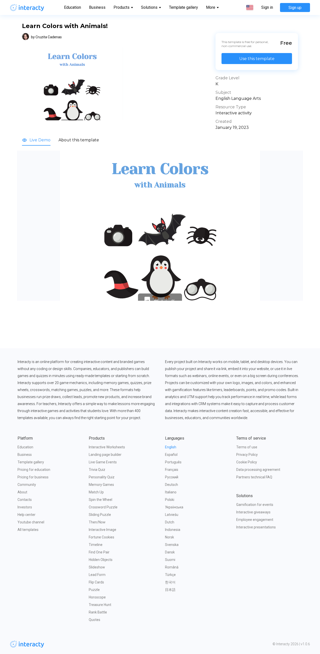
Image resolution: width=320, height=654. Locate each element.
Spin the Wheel (100, 500)
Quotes (94, 620)
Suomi (170, 560)
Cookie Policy (246, 462)
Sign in (267, 8)
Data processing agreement (258, 470)
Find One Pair (99, 552)
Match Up (96, 492)
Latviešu (171, 515)
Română (171, 567)
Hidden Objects (100, 560)
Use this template (256, 58)
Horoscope (97, 597)
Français (171, 470)
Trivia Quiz (97, 470)
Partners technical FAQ (254, 477)
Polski (169, 500)
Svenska (171, 545)
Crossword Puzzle (103, 507)
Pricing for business (33, 477)
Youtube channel (31, 522)
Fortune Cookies (101, 537)
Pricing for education (34, 470)
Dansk (170, 552)
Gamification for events (254, 505)
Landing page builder (105, 455)
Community (27, 485)
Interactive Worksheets (107, 447)
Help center (27, 515)
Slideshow (97, 567)
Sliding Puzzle (100, 515)
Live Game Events (103, 462)
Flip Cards (96, 582)
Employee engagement (254, 520)
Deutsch (171, 485)
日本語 (170, 590)
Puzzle (94, 590)
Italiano (170, 492)
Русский (171, 477)
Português (173, 462)
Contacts (25, 500)
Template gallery (183, 7)
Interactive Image (102, 530)
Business (97, 7)
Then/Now (97, 522)
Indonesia (172, 530)
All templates (28, 530)
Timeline (95, 545)
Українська (174, 507)
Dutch (169, 522)
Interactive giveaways (253, 512)
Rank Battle (98, 612)
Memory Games (101, 485)
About (22, 492)
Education (72, 7)
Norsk (169, 537)
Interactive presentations (256, 527)
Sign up (295, 7)
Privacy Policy (247, 455)
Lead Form (97, 575)
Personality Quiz (101, 477)
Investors (25, 507)
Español (171, 455)
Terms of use (246, 447)
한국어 (170, 582)
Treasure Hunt (100, 605)
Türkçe (170, 575)
